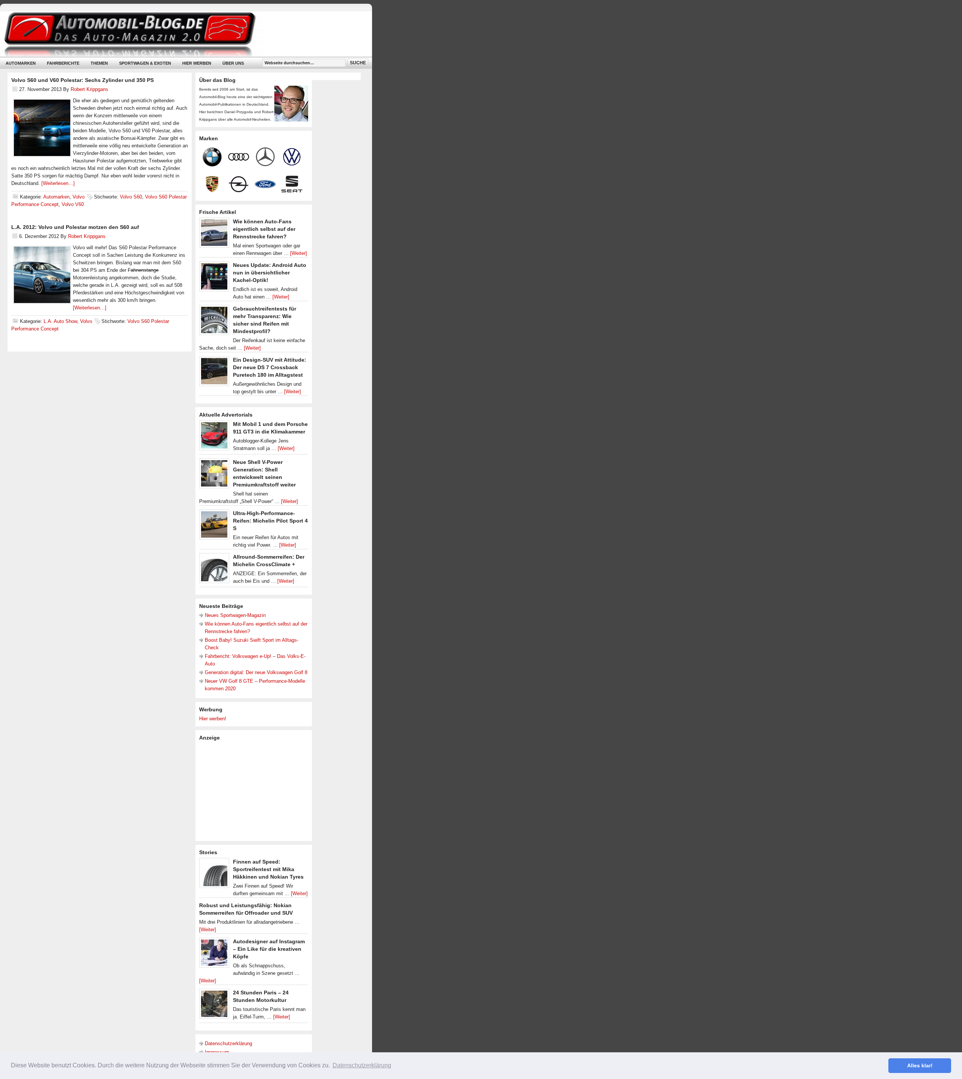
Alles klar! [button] (920, 1065)
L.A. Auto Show (60, 321)
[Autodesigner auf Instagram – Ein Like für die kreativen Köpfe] (214, 954)
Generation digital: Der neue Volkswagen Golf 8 (256, 672)
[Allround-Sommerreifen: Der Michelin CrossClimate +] (214, 570)
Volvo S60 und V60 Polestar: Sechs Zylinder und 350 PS (82, 80)
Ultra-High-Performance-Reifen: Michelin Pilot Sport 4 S (270, 520)
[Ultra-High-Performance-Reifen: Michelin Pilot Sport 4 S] (214, 526)
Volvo (79, 197)
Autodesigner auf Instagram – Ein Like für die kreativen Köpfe (269, 948)
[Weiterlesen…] (58, 183)
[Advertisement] (255, 790)
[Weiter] (298, 253)
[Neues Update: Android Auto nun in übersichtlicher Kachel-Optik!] (214, 278)
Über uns (233, 63)
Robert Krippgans (89, 89)
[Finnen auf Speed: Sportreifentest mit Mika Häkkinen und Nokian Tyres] (214, 875)
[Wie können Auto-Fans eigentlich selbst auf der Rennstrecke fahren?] (214, 235)
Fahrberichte (63, 63)
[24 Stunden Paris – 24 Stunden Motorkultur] (214, 1006)
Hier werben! (212, 718)
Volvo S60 (131, 197)
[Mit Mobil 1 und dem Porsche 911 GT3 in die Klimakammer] (214, 437)
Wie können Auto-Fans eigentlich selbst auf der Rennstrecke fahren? (264, 228)
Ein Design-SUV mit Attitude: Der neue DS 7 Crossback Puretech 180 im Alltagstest (269, 367)
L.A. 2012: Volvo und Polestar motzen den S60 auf (75, 227)
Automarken (21, 63)
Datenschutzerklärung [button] (362, 1065)
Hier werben (196, 63)
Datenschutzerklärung (228, 1043)
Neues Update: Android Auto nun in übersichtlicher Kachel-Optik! (269, 272)
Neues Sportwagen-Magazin (235, 615)
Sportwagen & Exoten (145, 63)
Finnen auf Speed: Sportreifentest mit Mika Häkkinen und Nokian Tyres (268, 869)
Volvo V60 (73, 204)
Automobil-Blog (180, 34)
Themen (99, 63)
